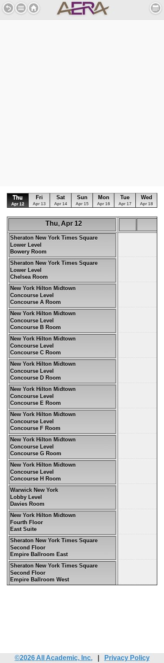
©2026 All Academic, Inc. (54, 657)
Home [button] (33, 8)
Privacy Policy (127, 657)
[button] (21, 8)
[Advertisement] (82, 102)
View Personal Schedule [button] (155, 8)
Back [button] (8, 8)
